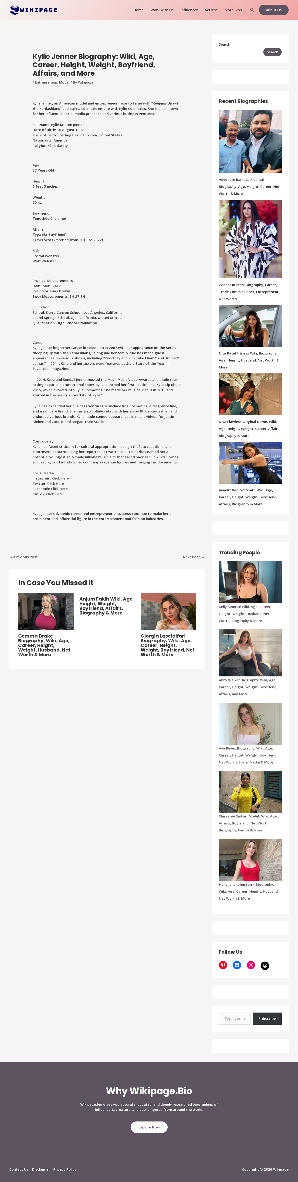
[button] (252, 10)
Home (138, 9)
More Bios (233, 9)
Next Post (193, 556)
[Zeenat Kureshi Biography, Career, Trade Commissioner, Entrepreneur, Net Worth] (250, 239)
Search (224, 44)
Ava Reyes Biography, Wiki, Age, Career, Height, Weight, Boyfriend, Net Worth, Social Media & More (248, 755)
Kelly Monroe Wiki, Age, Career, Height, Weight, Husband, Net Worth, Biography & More (245, 613)
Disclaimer (41, 1169)
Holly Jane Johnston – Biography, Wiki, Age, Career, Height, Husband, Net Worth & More (249, 891)
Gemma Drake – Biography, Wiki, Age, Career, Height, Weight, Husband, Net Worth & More (44, 645)
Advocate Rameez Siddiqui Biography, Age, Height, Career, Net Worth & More (249, 186)
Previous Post (24, 556)
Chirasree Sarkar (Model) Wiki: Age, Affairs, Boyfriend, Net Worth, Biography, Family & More (248, 823)
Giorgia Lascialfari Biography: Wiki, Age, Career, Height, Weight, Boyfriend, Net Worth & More (168, 645)
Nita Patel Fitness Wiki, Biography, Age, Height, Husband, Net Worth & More (249, 360)
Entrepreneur (46, 82)
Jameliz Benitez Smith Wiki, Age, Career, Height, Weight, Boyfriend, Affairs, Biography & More (248, 497)
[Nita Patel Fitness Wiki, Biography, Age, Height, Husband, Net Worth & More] (250, 326)
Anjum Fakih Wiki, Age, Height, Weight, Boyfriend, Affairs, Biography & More (106, 606)
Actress (211, 9)
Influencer (189, 9)
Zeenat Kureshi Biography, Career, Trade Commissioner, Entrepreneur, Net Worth (249, 291)
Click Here (60, 478)
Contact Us (18, 1169)
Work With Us (162, 9)
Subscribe (267, 1018)
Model (64, 82)
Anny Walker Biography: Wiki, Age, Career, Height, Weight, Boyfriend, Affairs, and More (248, 687)
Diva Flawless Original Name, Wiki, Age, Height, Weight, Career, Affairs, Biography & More (249, 428)
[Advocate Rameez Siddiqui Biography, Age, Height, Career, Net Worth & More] (250, 141)
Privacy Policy (64, 1169)
